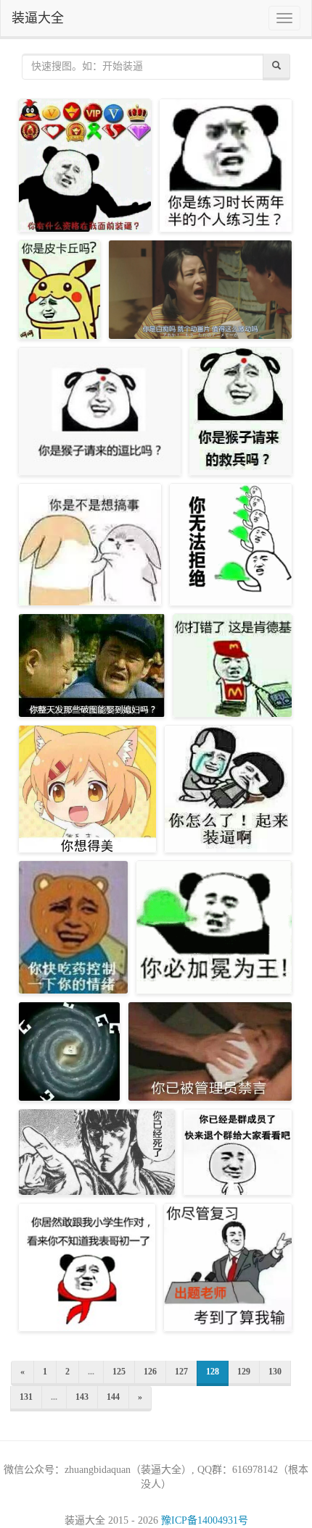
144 (113, 1397)
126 (150, 1372)
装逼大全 (38, 18)
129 (243, 1372)
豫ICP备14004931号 (204, 1520)
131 (26, 1397)
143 (82, 1397)
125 (119, 1372)
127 (181, 1372)
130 (275, 1372)
